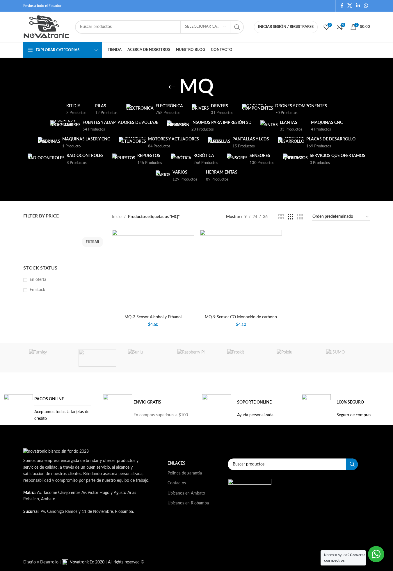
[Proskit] (246, 357)
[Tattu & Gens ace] (97, 357)
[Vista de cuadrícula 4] (300, 217)
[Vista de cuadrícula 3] (290, 217)
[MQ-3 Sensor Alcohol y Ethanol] (153, 271)
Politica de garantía (185, 473)
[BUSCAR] (237, 27)
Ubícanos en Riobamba (188, 503)
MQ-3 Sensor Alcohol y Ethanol (153, 317)
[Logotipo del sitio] (46, 27)
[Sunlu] (147, 357)
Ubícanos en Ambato (186, 493)
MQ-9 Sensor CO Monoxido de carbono (241, 317)
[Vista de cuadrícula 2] (281, 217)
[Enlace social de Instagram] (95, 535)
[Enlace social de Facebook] (342, 5)
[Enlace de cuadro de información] (47, 408)
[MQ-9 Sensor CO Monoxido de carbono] (241, 271)
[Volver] (172, 87)
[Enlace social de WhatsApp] (366, 5)
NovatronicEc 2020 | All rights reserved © (106, 562)
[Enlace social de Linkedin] (358, 5)
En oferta (38, 280)
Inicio (117, 217)
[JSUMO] (345, 357)
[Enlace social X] (350, 5)
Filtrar (92, 242)
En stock (37, 290)
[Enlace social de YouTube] (110, 535)
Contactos (177, 483)
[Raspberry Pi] (196, 357)
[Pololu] (295, 357)
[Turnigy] (48, 357)
